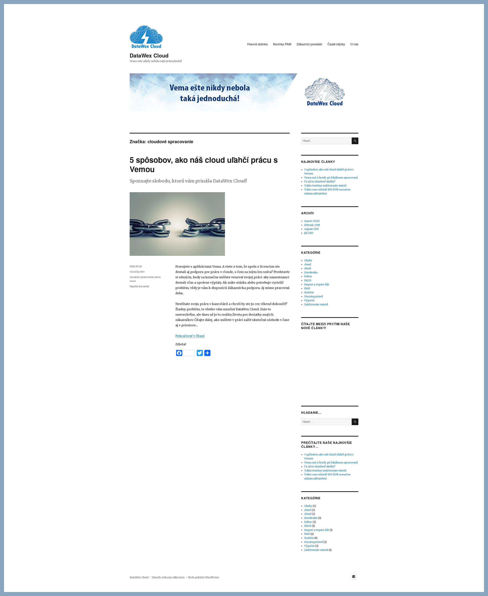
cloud (133, 271)
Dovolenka (311, 272)
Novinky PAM (282, 44)
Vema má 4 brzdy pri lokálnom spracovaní (331, 177)
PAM (307, 288)
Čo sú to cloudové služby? (320, 181)
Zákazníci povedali (309, 44)
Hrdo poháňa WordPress (203, 577)
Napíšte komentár (139, 286)
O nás (354, 44)
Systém (140, 271)
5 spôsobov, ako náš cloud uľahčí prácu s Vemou (204, 164)
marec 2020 (311, 221)
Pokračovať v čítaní (190, 336)
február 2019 (312, 225)
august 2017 (311, 229)
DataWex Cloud (149, 55)
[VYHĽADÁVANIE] (355, 141)
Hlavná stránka (257, 44)
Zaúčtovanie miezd (316, 304)
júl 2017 (308, 233)
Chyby (308, 260)
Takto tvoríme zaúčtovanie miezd (325, 185)
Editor (308, 276)
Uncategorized (313, 296)
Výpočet (309, 300)
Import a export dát (316, 284)
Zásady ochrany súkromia (168, 577)
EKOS (307, 280)
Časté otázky (336, 44)
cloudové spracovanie (142, 277)
